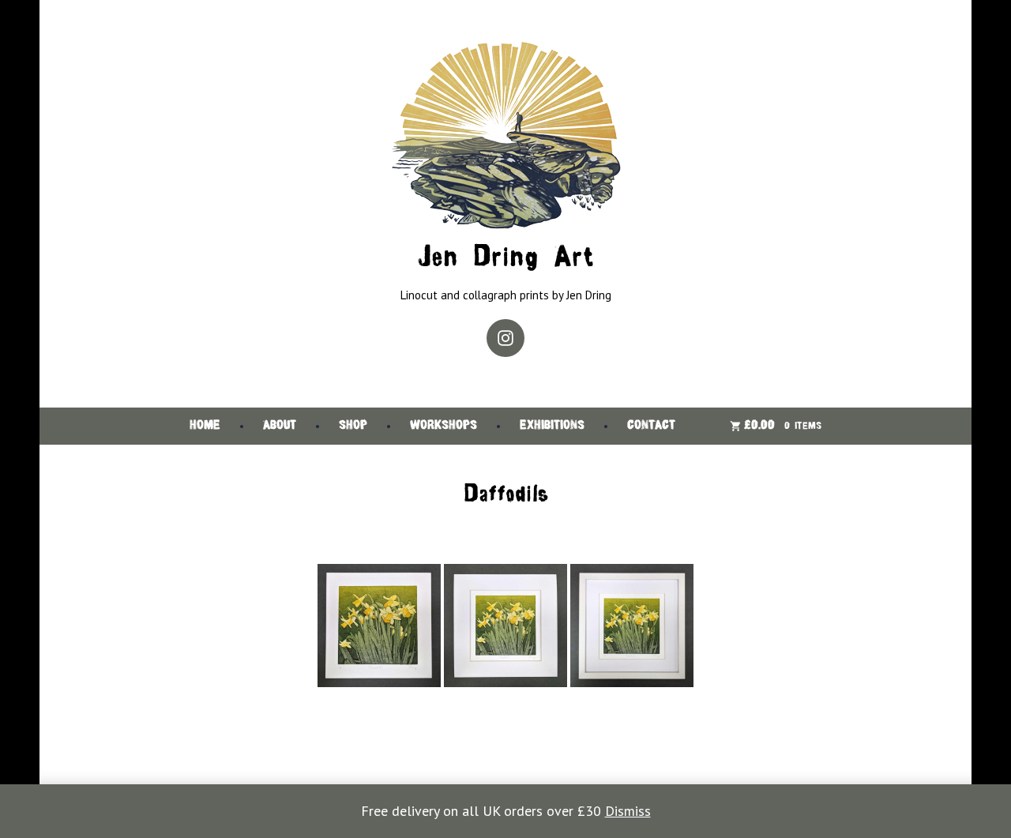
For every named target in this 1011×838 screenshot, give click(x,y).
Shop (353, 426)
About (279, 426)
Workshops (443, 426)
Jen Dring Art (505, 258)
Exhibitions (552, 426)
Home (205, 426)
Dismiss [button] (628, 811)
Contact (651, 426)
